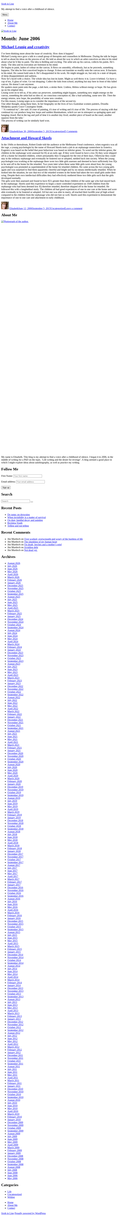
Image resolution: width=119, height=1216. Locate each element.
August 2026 (13, 563)
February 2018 (14, 848)
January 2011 (13, 1086)
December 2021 (15, 719)
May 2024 (12, 638)
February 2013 (14, 1016)
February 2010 (14, 1116)
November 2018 (15, 823)
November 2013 (15, 991)
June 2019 (12, 803)
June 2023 (12, 669)
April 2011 (12, 1077)
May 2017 (12, 873)
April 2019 (12, 809)
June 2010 (12, 1105)
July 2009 (12, 1136)
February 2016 (14, 915)
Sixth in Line (7, 3)
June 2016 (12, 904)
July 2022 (12, 700)
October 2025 (14, 591)
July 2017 (12, 868)
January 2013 (14, 1019)
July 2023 (12, 666)
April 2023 (12, 675)
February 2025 (14, 613)
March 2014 (13, 979)
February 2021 (14, 747)
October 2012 (14, 1027)
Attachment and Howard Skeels (26, 138)
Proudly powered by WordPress (30, 1213)
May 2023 (12, 672)
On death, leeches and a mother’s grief (43, 544)
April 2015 (12, 943)
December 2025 (15, 585)
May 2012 (12, 1041)
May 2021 (12, 739)
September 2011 (15, 1063)
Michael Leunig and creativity (25, 47)
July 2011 (12, 1069)
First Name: (7, 476)
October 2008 (14, 1161)
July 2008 (12, 1170)
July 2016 (12, 901)
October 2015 (14, 926)
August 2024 (13, 630)
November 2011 (15, 1058)
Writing (11, 1197)
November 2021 (15, 722)
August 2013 (13, 999)
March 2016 (13, 912)
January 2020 (14, 784)
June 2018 (12, 837)
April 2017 (12, 876)
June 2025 (12, 602)
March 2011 (13, 1080)
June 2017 (12, 870)
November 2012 (15, 1024)
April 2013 (12, 1010)
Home (10, 20)
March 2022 (13, 711)
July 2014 (12, 968)
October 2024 (14, 624)
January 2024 (14, 650)
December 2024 (15, 619)
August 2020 (13, 764)
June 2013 (12, 1005)
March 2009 (13, 1147)
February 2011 (14, 1083)
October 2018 (14, 826)
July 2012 (12, 1035)
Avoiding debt (31, 547)
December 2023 (15, 652)
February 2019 (14, 815)
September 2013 (15, 996)
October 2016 (14, 893)
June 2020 (12, 770)
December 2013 (15, 988)
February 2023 (14, 680)
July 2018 (12, 834)
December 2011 (15, 1055)
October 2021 (14, 725)
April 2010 (12, 1111)
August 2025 (13, 596)
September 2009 (15, 1130)
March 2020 (13, 778)
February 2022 (14, 714)
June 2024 (12, 636)
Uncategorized (58, 131)
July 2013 (12, 1002)
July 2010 (12, 1103)
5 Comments (71, 131)
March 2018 (13, 845)
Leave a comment (73, 208)
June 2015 (12, 938)
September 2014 (15, 963)
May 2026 (12, 571)
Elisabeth (13, 131)
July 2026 (12, 566)
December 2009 (15, 1122)
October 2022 (14, 691)
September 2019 (15, 795)
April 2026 (12, 574)
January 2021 (14, 750)
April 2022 (12, 708)
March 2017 (13, 879)
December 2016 (15, 887)
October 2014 (14, 960)
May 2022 (12, 705)
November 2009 (15, 1125)
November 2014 (15, 957)
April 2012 (12, 1044)
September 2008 (15, 1164)
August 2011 (13, 1066)
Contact (11, 25)
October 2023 (14, 658)
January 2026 (14, 582)
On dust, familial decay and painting (25, 520)
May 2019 (12, 806)
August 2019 (13, 798)
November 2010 (15, 1091)
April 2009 (12, 1144)
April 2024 (12, 641)
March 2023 (13, 678)
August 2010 (13, 1100)
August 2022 (13, 697)
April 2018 (12, 842)
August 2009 (13, 1133)
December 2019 (15, 787)
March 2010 (13, 1114)
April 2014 (12, 977)
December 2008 (15, 1156)
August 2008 (13, 1167)
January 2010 (14, 1119)
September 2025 (15, 594)
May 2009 (12, 1142)
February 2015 (14, 949)
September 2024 (15, 627)
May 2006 (12, 1178)
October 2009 (14, 1128)
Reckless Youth (14, 523)
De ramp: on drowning (18, 514)
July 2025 (12, 599)
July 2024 (12, 633)
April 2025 (12, 608)
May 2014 (12, 974)
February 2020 (14, 781)
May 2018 (12, 840)
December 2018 (15, 820)
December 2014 (15, 954)
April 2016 (12, 910)
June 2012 (12, 1038)
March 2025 (13, 610)
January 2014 (14, 985)
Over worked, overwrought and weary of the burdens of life (53, 539)
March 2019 (13, 812)
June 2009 (12, 1139)
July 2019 (12, 801)
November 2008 (15, 1158)
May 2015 (12, 940)
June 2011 (12, 1072)
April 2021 (12, 742)
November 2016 (15, 890)
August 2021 (13, 731)
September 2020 (15, 761)
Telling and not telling (18, 525)
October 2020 (14, 759)
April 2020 (12, 775)
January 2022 (14, 717)
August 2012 (13, 1033)
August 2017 (13, 865)
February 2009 (14, 1150)
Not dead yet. (30, 550)
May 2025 (12, 605)
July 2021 (12, 733)
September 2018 (15, 828)
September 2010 (15, 1097)
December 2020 (15, 753)
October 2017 (14, 859)
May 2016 (12, 907)
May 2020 (12, 773)
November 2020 (15, 756)
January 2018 (14, 851)
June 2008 (12, 1172)
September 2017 (15, 862)
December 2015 (15, 921)
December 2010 (15, 1089)
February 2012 (14, 1049)
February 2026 (14, 580)
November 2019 (15, 789)
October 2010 (14, 1094)
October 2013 (14, 993)
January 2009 (14, 1153)
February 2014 (14, 982)
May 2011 (12, 1075)
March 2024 (13, 644)
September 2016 (15, 896)
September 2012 (15, 1030)
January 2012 (14, 1052)
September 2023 (15, 661)
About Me (12, 23)
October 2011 (14, 1061)
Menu (4, 15)
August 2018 (13, 831)
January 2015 (14, 952)
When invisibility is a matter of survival (26, 517)
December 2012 (15, 1021)
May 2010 (12, 1108)
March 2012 (13, 1047)
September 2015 (15, 929)
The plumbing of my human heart (40, 541)
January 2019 (14, 817)
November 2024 (15, 622)
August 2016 (13, 898)
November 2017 (15, 856)
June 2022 (12, 703)
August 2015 (13, 932)
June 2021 (12, 736)
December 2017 (15, 854)
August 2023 (13, 664)
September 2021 (15, 728)
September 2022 (15, 694)
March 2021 (13, 745)
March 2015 (13, 946)
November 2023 (15, 655)
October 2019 (14, 792)
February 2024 (14, 647)
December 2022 (15, 686)
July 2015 (12, 935)
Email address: (8, 481)
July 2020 (12, 767)
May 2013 (12, 1007)
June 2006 (12, 1175)
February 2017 (14, 882)
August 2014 (13, 966)
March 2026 (13, 577)
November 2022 (15, 689)
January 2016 (14, 918)
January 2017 (14, 884)
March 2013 (13, 1013)
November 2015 (15, 924)
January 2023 (14, 683)
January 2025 (14, 616)
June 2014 (12, 971)
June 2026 (12, 568)
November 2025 (15, 588)
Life (9, 1191)
